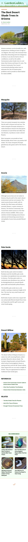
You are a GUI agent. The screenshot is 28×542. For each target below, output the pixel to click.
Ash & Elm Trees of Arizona (10, 403)
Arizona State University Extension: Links (14, 390)
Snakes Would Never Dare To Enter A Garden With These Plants (7, 452)
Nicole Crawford (6, 22)
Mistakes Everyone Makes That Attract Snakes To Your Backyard (7, 473)
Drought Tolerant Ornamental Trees (13, 406)
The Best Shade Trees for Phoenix (12, 400)
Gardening (4, 9)
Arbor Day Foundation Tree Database (13, 387)
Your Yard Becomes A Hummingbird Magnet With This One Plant (20, 452)
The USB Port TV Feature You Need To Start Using (20, 472)
